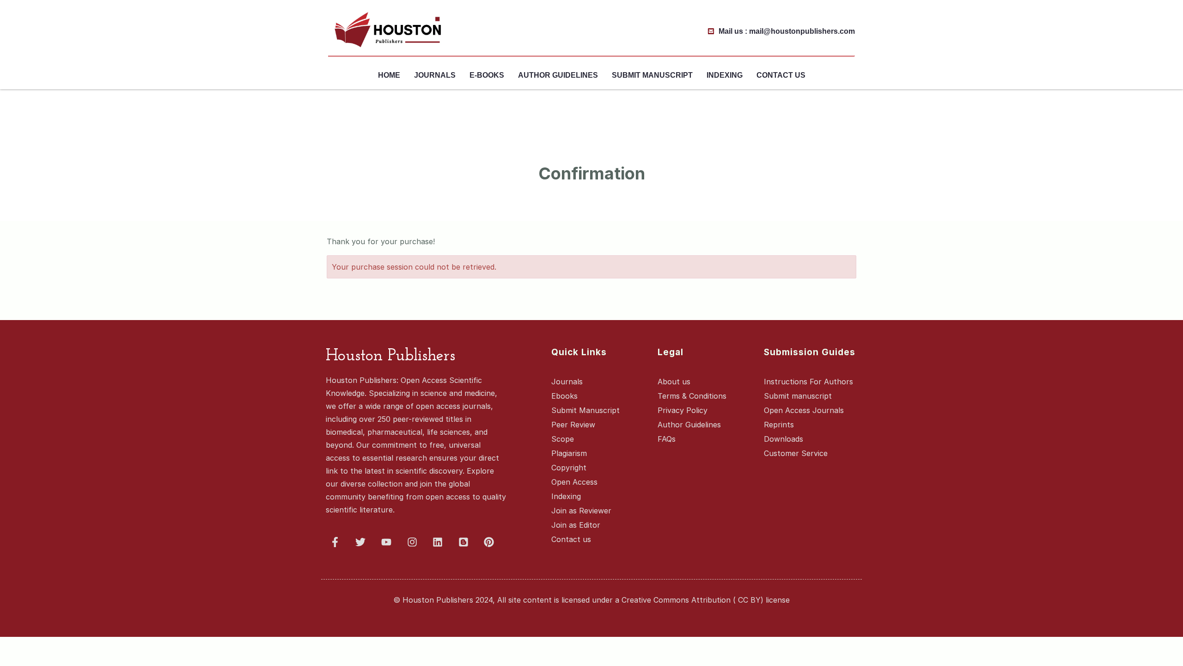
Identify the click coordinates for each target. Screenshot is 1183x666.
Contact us (780, 75)
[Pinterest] (489, 542)
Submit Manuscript (652, 75)
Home (389, 75)
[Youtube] (386, 542)
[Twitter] (361, 542)
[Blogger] (463, 542)
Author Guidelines (558, 75)
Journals (435, 75)
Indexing (725, 75)
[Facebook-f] (335, 542)
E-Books (487, 75)
